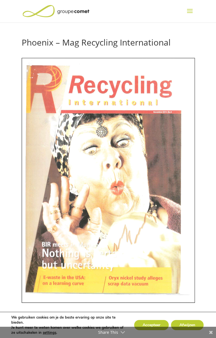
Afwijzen (187, 325)
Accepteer (151, 325)
